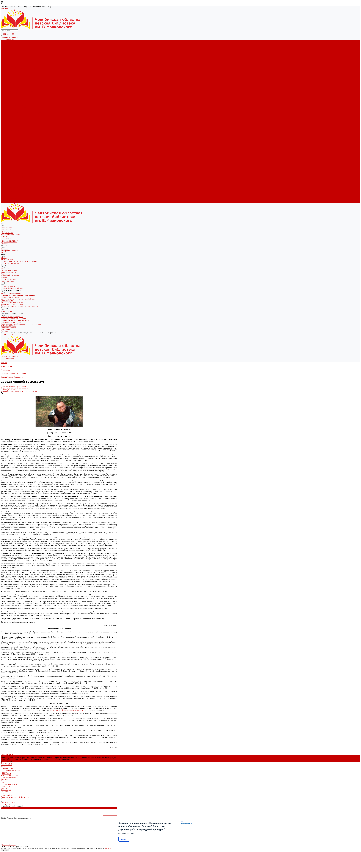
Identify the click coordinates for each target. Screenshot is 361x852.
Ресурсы (4, 141)
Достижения (6, 52)
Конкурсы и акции (8, 75)
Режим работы (6, 795)
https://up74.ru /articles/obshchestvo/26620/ (66, 710)
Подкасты (5, 202)
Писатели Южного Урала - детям (14, 107)
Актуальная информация (11, 89)
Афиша (3, 147)
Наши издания (7, 97)
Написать (124, 839)
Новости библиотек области (12, 88)
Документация (7, 47)
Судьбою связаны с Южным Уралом (15, 109)
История (4, 45)
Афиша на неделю (8, 66)
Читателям (5, 154)
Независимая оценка (9, 54)
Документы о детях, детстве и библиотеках (18, 91)
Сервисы (4, 781)
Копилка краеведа (8, 116)
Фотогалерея (6, 790)
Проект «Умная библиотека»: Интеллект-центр (19, 68)
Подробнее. (108, 848)
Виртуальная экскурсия (10, 48)
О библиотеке (6, 43)
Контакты (4, 8)
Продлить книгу (7, 39)
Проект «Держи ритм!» (10, 70)
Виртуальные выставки (10, 79)
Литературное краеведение (12, 105)
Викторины (5, 118)
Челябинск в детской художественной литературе (21, 113)
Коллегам (4, 788)
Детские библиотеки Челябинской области (18, 95)
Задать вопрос (6, 761)
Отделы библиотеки (9, 55)
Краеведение (6, 186)
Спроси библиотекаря (10, 38)
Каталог (4, 63)
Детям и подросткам (9, 73)
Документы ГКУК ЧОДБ (10, 93)
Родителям (5, 77)
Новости (4, 50)
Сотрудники (6, 57)
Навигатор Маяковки (9, 84)
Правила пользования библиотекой (15, 797)
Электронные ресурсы (10, 61)
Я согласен (5, 850)
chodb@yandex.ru (8, 802)
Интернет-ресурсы (8, 114)
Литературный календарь (11, 111)
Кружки (4, 80)
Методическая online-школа (12, 100)
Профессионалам (8, 168)
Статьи (3, 783)
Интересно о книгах (9, 82)
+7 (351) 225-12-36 (7, 34)
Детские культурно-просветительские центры (19, 102)
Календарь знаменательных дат (13, 98)
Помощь (4, 793)
